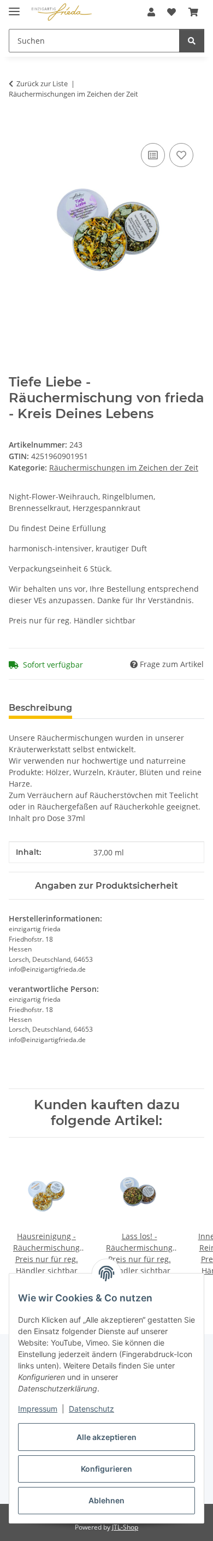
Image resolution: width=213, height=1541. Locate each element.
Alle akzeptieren (106, 1437)
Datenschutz (91, 1408)
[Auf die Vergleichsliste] (153, 155)
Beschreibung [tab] (40, 708)
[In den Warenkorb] (17, 128)
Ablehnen (106, 1500)
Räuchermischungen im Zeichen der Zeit (123, 467)
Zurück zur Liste (42, 83)
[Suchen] (191, 40)
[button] (151, 12)
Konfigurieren (106, 1468)
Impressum (37, 1408)
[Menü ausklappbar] (14, 7)
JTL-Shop (125, 1527)
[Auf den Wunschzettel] (181, 155)
